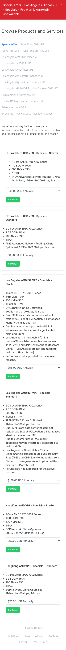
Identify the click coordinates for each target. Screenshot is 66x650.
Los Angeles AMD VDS (46, 88)
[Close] (62, 5)
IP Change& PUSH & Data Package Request (27, 113)
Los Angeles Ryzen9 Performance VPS (24, 82)
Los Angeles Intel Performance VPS (22, 75)
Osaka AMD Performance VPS (19, 94)
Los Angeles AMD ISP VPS (17, 63)
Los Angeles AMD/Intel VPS (17, 69)
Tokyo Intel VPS (11, 50)
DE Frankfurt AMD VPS (36, 50)
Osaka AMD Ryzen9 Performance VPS (23, 101)
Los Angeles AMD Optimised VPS (21, 57)
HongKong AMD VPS (32, 44)
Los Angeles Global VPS (15, 88)
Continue (12, 199)
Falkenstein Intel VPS (14, 107)
